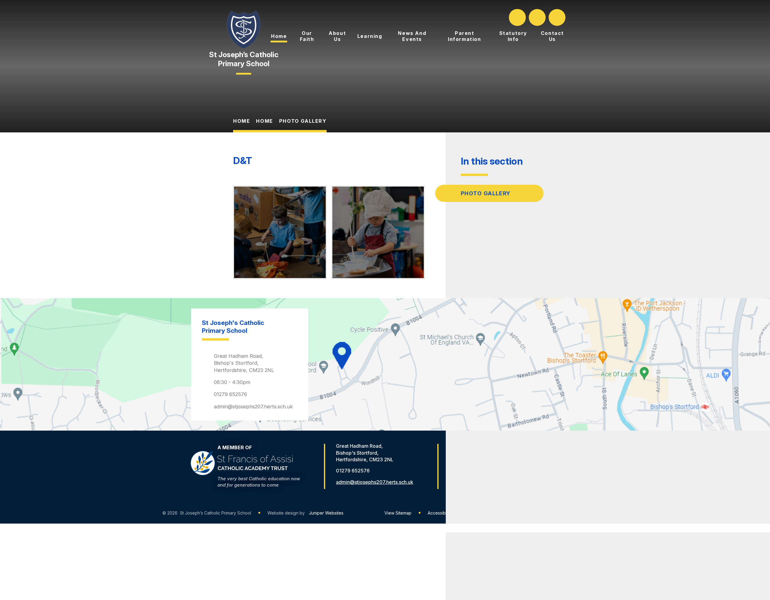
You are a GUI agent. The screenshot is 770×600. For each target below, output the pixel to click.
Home (241, 121)
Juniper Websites (326, 512)
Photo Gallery (303, 121)
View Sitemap (397, 512)
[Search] (517, 17)
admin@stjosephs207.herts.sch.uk (253, 407)
